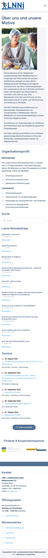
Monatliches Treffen (13, 392)
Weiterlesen (6, 240)
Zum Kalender (25, 427)
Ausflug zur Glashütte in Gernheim (18, 306)
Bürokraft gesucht (11, 234)
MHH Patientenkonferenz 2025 (16, 341)
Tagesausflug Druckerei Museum (18, 404)
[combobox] (24, 220)
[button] (45, 5)
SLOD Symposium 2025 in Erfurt (16, 330)
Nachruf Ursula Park (11, 281)
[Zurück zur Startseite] (13, 5)
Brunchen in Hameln (11, 257)
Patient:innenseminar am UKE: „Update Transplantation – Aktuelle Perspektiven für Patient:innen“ (19, 378)
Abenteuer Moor (9, 246)
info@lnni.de (12, 491)
